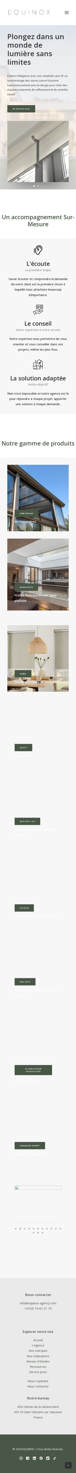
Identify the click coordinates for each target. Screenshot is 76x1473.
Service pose (38, 1372)
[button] (34, 186)
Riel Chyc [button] (25, 981)
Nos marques (38, 1350)
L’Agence (38, 1345)
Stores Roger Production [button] (33, 1070)
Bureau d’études (38, 1361)
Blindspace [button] (26, 587)
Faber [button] (23, 673)
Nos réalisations (38, 1356)
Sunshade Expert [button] (30, 1145)
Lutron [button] (24, 908)
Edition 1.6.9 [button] (27, 821)
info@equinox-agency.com (38, 1303)
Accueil (38, 1340)
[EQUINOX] (29, 12)
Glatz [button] (23, 747)
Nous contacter (38, 1386)
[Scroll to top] (68, 1465)
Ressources (38, 1367)
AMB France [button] (26, 513)
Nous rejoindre (38, 1381)
